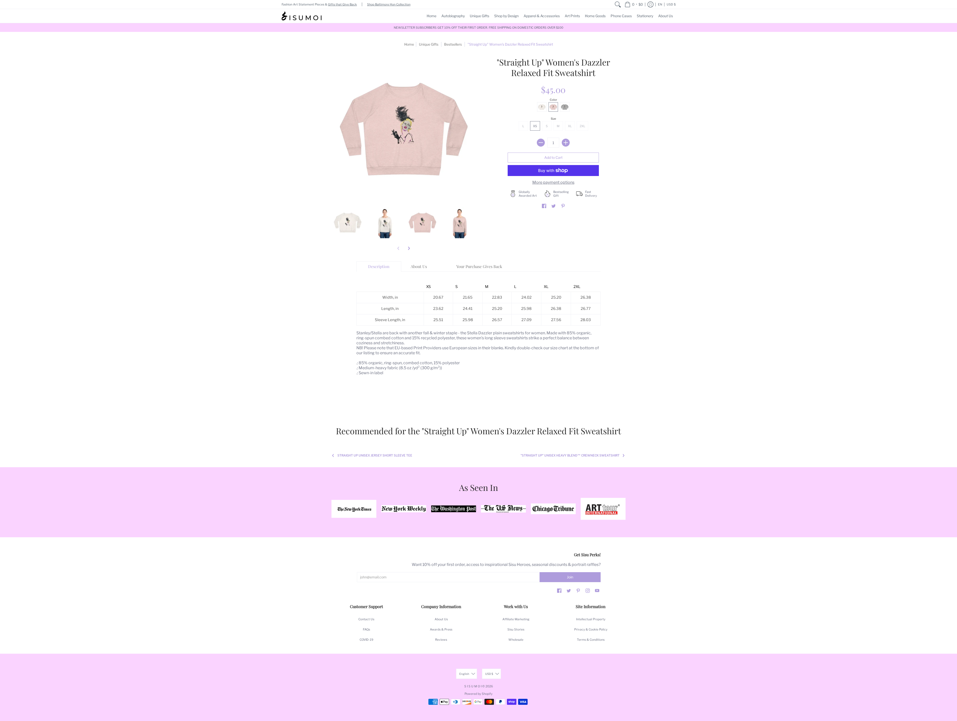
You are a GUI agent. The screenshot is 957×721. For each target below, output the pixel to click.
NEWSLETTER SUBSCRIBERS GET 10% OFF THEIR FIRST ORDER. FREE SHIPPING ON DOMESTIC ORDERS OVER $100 (478, 27)
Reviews (441, 639)
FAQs (366, 629)
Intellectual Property (590, 619)
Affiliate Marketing (515, 619)
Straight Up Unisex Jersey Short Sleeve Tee (374, 455)
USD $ (671, 4)
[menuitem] (617, 4)
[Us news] (503, 509)
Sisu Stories (515, 629)
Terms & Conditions (591, 639)
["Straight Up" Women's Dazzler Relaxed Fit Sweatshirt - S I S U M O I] (347, 222)
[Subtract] (541, 143)
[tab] (378, 266)
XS (535, 126)
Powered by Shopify (478, 694)
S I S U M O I (472, 686)
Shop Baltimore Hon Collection (388, 4)
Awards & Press (441, 629)
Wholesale (515, 639)
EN (660, 4)
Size (553, 118)
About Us (441, 619)
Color (553, 99)
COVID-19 (366, 639)
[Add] (566, 143)
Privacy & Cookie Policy (590, 629)
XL (570, 126)
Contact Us (366, 619)
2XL (582, 126)
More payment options (553, 182)
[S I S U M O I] (301, 16)
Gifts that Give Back (342, 4)
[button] (633, 4)
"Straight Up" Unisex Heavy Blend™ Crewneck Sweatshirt (570, 455)
